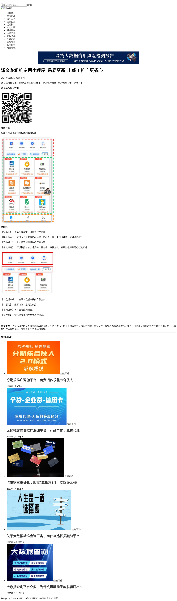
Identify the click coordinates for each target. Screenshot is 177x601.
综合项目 (11, 42)
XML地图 (53, 598)
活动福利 (11, 24)
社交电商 (11, 27)
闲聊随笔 (11, 48)
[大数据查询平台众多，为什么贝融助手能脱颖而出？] (30, 580)
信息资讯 (11, 33)
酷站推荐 (11, 45)
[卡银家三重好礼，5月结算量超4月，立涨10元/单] (36, 476)
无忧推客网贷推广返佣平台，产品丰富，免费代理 (43, 430)
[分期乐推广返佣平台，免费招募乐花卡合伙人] (33, 373)
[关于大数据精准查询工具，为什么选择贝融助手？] (39, 529)
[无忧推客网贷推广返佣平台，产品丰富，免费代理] (37, 424)
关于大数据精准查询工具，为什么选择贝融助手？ (43, 536)
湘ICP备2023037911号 (37, 598)
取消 (29, 5)
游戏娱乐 (11, 16)
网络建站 (11, 30)
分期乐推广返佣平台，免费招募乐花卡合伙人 (40, 380)
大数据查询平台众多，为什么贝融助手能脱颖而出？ (45, 587)
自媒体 (10, 13)
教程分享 (11, 36)
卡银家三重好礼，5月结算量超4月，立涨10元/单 (42, 482)
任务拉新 (11, 21)
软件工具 (11, 19)
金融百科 (11, 39)
